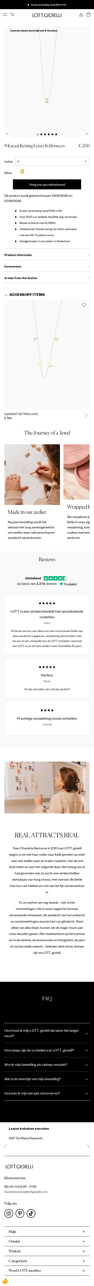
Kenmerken (12, 266)
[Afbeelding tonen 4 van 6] (49, 134)
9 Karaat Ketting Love (21, 414)
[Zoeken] (13, 15)
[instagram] (10, 1214)
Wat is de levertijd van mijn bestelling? (32, 1078)
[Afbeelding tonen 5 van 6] (52, 134)
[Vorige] (7, 133)
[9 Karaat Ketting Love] (47, 355)
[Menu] (5, 15)
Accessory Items (27, 295)
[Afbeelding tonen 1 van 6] (37, 134)
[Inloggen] (81, 15)
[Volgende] (86, 133)
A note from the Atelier (20, 278)
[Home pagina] (47, 14)
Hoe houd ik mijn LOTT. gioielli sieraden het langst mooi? (41, 1033)
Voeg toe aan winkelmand (47, 184)
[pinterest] (21, 1214)
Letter (9, 161)
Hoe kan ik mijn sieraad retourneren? (32, 1093)
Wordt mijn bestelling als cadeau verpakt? (35, 1064)
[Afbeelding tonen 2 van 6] (41, 134)
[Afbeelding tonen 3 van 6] (45, 134)
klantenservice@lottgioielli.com (25, 1191)
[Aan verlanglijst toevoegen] (84, 305)
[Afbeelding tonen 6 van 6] (56, 134)
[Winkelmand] (89, 15)
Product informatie (18, 255)
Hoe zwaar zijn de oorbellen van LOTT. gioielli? (39, 1050)
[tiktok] (32, 1214)
